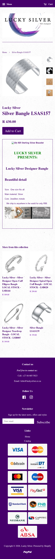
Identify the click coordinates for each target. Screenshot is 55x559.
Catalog (27, 440)
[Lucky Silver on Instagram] (31, 397)
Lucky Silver (26, 545)
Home (4, 52)
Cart (50, 4)
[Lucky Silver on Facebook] (24, 397)
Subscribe (43, 422)
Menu (9, 4)
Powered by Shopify (42, 545)
